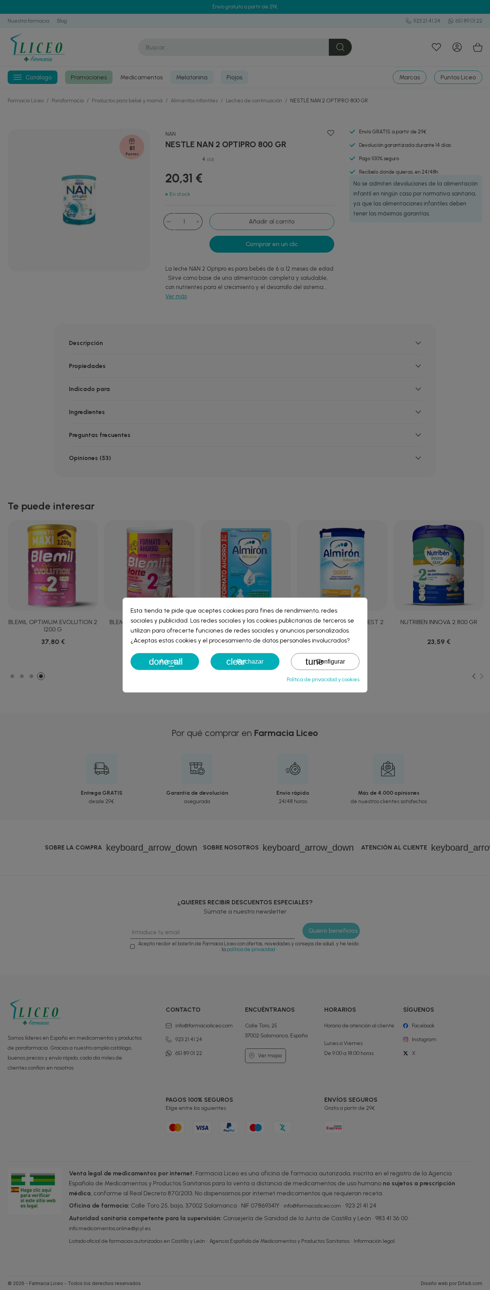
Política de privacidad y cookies (323, 679)
